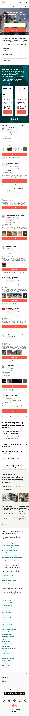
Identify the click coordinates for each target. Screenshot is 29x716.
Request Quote (14, 154)
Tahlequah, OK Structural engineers (10, 545)
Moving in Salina (6, 619)
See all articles (7, 489)
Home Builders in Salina (7, 603)
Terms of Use (11, 709)
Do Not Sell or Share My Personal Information (14, 713)
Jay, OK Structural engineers (9, 543)
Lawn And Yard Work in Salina (9, 629)
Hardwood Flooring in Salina (8, 648)
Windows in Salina (6, 653)
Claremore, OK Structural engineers (10, 555)
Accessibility (14, 711)
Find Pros (14, 30)
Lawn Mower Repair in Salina (9, 631)
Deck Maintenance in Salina (8, 627)
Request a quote (7, 111)
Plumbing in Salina (6, 600)
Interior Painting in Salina (8, 656)
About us (3, 685)
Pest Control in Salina (7, 634)
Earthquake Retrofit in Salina (9, 580)
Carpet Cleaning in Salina (8, 639)
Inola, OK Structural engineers (9, 552)
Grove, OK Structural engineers (9, 550)
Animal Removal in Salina (8, 636)
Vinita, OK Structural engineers (9, 548)
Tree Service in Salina (7, 605)
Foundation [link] (4, 6)
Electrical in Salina (6, 617)
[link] (4, 107)
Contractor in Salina (6, 578)
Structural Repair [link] (11, 6)
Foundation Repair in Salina (8, 575)
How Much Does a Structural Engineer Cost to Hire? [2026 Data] (10, 508)
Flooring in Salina (6, 646)
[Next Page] (26, 416)
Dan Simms (4, 503)
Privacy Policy (18, 709)
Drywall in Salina (6, 641)
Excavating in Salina (6, 612)
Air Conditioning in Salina (8, 658)
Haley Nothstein (23, 503)
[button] (4, 149)
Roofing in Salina (6, 660)
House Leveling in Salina (7, 583)
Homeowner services (6, 673)
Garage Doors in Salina (7, 643)
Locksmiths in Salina (7, 624)
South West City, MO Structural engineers (12, 557)
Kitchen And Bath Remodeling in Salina (11, 598)
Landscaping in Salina (7, 615)
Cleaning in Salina (6, 622)
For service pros (5, 677)
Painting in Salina (6, 651)
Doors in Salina (5, 607)
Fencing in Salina (6, 610)
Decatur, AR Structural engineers (10, 560)
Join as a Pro (19, 2)
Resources (4, 681)
